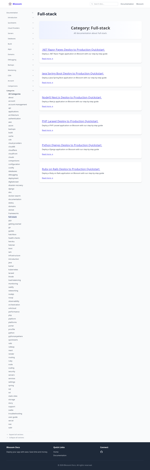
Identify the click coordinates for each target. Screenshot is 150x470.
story (10, 403)
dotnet (11, 210)
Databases (12, 39)
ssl (9, 392)
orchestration (14, 304)
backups (11, 129)
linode (11, 276)
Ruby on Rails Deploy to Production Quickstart (71, 169)
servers (11, 375)
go (9, 227)
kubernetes (13, 269)
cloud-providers (15, 143)
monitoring (13, 283)
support (11, 406)
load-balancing (14, 280)
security (11, 371)
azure (10, 125)
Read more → (47, 58)
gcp (10, 220)
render (11, 354)
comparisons (13, 160)
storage (11, 399)
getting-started (14, 224)
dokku (11, 203)
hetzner (11, 245)
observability (13, 301)
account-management (17, 104)
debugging (13, 175)
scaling (11, 368)
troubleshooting (15, 413)
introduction (13, 259)
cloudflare (12, 150)
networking (13, 290)
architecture (13, 115)
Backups (11, 65)
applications (13, 111)
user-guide (12, 417)
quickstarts (13, 340)
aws (10, 122)
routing (11, 357)
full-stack (12, 217)
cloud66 (11, 146)
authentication (14, 118)
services (11, 378)
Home (55, 452)
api (9, 108)
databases (12, 171)
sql (9, 389)
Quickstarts (12, 23)
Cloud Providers (14, 28)
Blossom (140, 4)
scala (10, 364)
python (11, 333)
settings (11, 382)
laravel (11, 273)
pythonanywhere (15, 336)
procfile (11, 329)
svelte (10, 410)
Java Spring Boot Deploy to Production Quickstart (73, 73)
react (10, 350)
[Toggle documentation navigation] (32, 12)
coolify (11, 168)
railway (11, 347)
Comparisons (13, 86)
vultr (10, 427)
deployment (13, 178)
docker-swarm (14, 196)
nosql (10, 297)
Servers (10, 33)
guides (11, 231)
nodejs (11, 294)
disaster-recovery (15, 185)
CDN (9, 75)
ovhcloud (12, 308)
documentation (14, 199)
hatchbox (12, 234)
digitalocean (13, 182)
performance (13, 312)
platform (12, 319)
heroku (11, 241)
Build (10, 44)
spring (11, 385)
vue (9, 424)
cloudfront (12, 153)
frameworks (13, 213)
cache (10, 136)
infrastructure (14, 255)
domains (12, 206)
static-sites (12, 396)
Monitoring (12, 70)
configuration (14, 164)
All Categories (14, 94)
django (11, 189)
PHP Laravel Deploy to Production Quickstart (70, 121)
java (10, 262)
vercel (10, 420)
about (10, 97)
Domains (11, 54)
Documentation (127, 4)
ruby (10, 361)
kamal (11, 266)
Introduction (12, 17)
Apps (10, 49)
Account (11, 81)
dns (10, 192)
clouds (11, 157)
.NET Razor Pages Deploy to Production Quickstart (73, 49)
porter (11, 326)
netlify (11, 287)
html (10, 248)
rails (10, 343)
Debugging (12, 60)
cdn (10, 139)
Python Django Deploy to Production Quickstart (72, 145)
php (10, 315)
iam (10, 252)
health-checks (14, 238)
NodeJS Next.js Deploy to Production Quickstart (72, 97)
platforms (12, 322)
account (11, 101)
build (10, 132)
